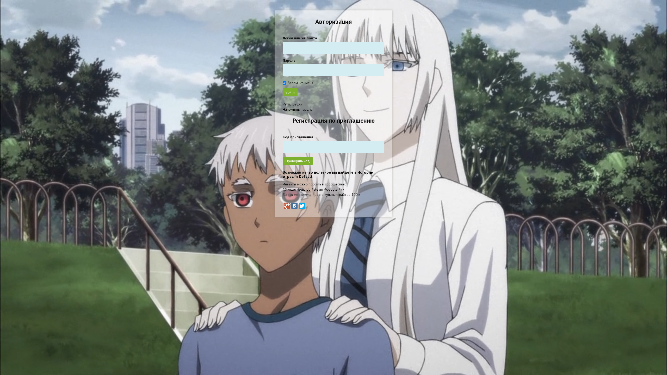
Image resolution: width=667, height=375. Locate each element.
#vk (341, 189)
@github (304, 189)
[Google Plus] (287, 206)
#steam (317, 189)
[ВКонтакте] (294, 206)
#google (331, 189)
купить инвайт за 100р (342, 194)
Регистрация (292, 104)
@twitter (289, 189)
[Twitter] (302, 206)
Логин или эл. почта (300, 38)
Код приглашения (298, 137)
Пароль (289, 60)
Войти (290, 92)
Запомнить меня (300, 82)
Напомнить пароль (297, 109)
